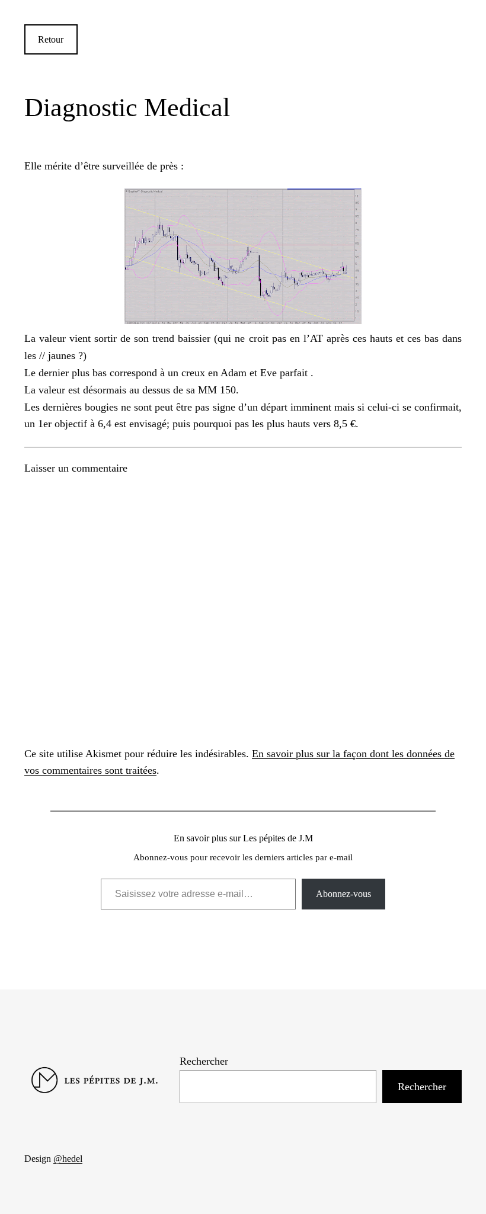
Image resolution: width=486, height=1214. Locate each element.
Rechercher (204, 1061)
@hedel (67, 1159)
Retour (50, 39)
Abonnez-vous (343, 894)
